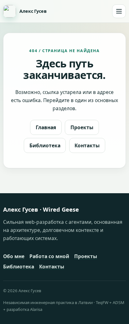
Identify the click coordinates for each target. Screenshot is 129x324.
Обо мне (13, 256)
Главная (46, 127)
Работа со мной (49, 256)
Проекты (81, 127)
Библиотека (44, 145)
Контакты (87, 145)
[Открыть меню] (119, 11)
